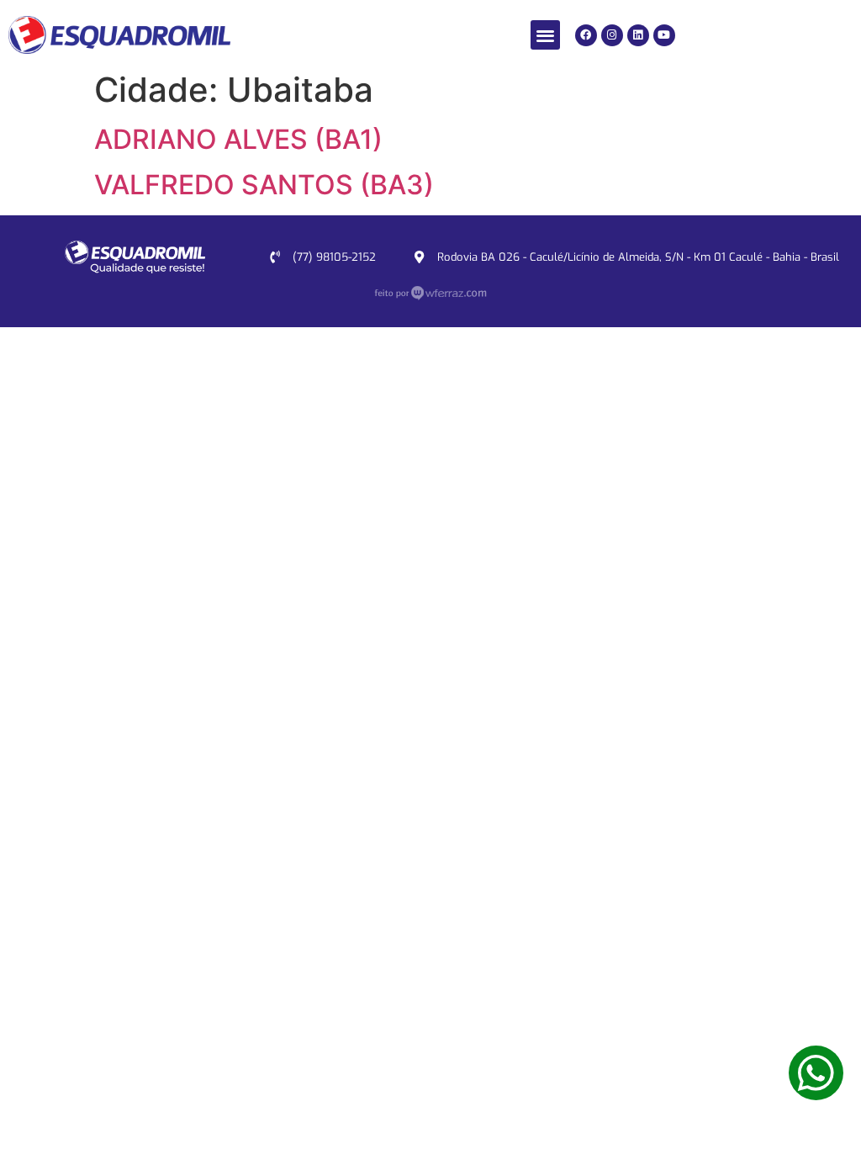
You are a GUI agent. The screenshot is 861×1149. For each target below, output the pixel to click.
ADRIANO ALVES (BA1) (238, 139)
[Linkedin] (638, 35)
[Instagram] (612, 35)
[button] (545, 35)
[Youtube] (664, 35)
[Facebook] (586, 35)
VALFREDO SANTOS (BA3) (264, 184)
